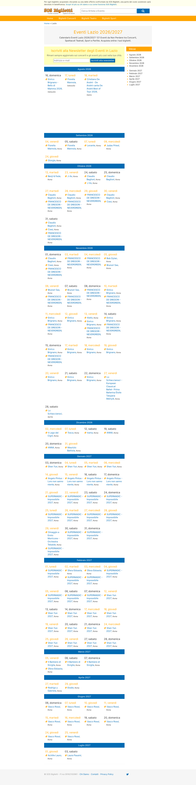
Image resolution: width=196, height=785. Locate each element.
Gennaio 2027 (135, 70)
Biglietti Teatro (89, 18)
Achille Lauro (54, 755)
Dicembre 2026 (136, 66)
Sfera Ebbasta (74, 570)
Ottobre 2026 (135, 60)
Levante (91, 145)
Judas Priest (112, 145)
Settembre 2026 (136, 57)
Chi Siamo (84, 774)
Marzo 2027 (134, 76)
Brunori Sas (112, 265)
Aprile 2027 (134, 79)
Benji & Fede (54, 176)
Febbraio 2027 (135, 73)
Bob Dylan (111, 258)
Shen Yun (53, 466)
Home (50, 18)
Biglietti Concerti (67, 18)
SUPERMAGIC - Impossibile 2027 (56, 499)
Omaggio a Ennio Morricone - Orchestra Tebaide (54, 538)
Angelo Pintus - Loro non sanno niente (56, 481)
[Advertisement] (84, 115)
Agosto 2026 (135, 55)
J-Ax (69, 176)
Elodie (70, 687)
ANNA (109, 432)
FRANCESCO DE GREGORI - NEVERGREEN (55, 204)
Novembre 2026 (136, 63)
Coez (109, 201)
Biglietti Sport (109, 18)
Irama (90, 432)
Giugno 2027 (135, 82)
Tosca (70, 432)
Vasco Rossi (54, 706)
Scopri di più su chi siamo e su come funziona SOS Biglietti (91, 4)
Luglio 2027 (134, 84)
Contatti (94, 774)
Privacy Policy (106, 774)
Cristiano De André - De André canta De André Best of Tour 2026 (95, 85)
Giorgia (51, 160)
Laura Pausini (74, 755)
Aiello (90, 317)
